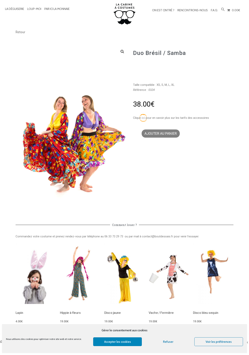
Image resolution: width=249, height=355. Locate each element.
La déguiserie (14, 9)
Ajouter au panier (161, 133)
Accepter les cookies (117, 342)
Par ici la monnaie (57, 9)
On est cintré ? (163, 10)
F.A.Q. (214, 10)
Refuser (168, 342)
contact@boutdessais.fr (157, 236)
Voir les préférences (219, 342)
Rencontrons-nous (192, 10)
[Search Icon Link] (223, 9)
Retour (20, 32)
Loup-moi (34, 9)
